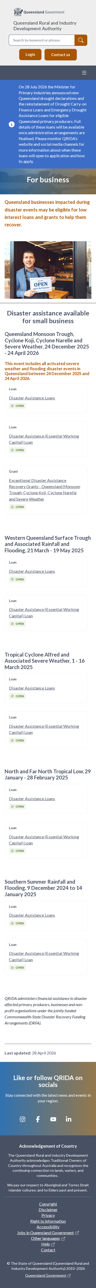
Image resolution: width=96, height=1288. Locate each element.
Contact (48, 1249)
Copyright (48, 1203)
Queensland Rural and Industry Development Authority (44, 25)
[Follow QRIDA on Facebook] (40, 1121)
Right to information (48, 1221)
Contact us (60, 54)
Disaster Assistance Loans (32, 397)
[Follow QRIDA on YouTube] (55, 1121)
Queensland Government (45, 1275)
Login (30, 54)
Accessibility (48, 1226)
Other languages (45, 1238)
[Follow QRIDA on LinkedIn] (71, 1121)
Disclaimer (48, 1209)
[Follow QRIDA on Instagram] (25, 1121)
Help (45, 1243)
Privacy (48, 1215)
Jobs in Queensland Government (45, 1232)
